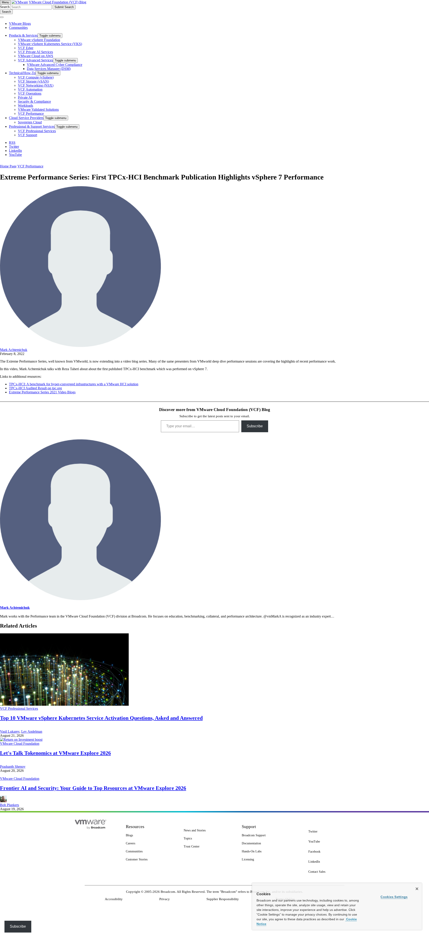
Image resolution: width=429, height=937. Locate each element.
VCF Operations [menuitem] (29, 93)
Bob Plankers (9, 805)
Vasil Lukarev (9, 731)
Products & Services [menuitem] (23, 35)
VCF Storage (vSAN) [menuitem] (33, 81)
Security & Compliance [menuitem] (34, 101)
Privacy (164, 899)
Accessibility (114, 899)
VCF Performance (30, 166)
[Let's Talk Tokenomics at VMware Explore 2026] (21, 739)
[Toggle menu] (2, 17)
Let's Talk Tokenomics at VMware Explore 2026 (55, 753)
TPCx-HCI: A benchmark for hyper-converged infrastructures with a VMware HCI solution (73, 384)
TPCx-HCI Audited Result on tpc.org (35, 388)
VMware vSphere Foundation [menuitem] (39, 40)
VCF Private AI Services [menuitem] (35, 52)
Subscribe (255, 426)
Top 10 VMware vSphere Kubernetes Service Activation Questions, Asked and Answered (101, 718)
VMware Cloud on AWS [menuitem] (35, 56)
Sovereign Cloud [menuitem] (30, 122)
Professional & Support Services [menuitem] (32, 126)
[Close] (417, 888)
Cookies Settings (394, 897)
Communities (18, 27)
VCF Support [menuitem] (27, 135)
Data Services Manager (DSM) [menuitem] (49, 69)
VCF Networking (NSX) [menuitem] (35, 85)
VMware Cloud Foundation (19, 743)
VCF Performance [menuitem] (31, 113)
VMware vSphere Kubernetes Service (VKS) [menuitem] (50, 44)
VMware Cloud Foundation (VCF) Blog (57, 2)
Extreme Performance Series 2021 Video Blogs (42, 392)
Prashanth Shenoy (12, 766)
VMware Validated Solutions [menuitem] (38, 109)
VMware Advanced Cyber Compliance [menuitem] (54, 65)
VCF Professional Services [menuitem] (37, 131)
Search (5, 7)
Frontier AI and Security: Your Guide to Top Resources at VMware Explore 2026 (93, 788)
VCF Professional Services (19, 708)
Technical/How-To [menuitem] (22, 73)
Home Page (8, 166)
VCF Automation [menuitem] (30, 89)
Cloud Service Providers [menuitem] (26, 118)
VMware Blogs (20, 23)
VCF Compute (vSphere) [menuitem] (36, 77)
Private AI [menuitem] (25, 97)
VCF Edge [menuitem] (25, 48)
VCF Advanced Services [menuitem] (35, 60)
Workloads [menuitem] (25, 105)
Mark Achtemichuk (13, 350)
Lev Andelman (31, 731)
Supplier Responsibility (222, 899)
